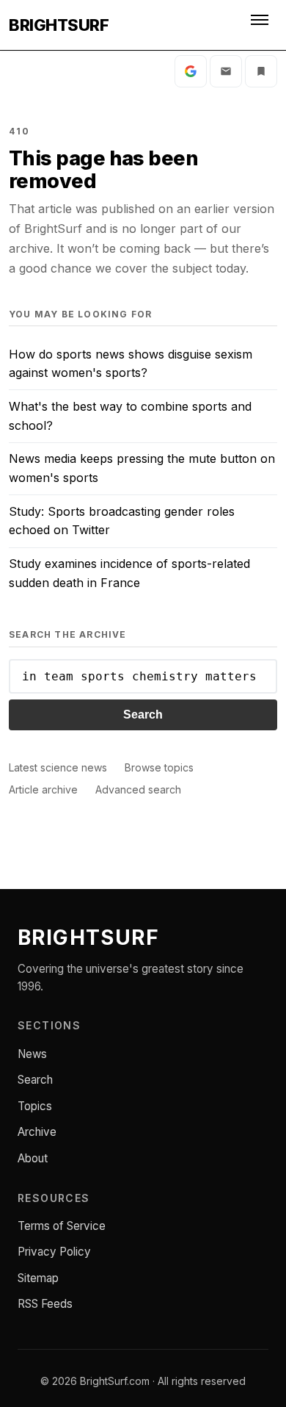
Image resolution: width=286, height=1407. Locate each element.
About (33, 1158)
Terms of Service (62, 1226)
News (32, 1054)
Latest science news (58, 767)
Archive (37, 1132)
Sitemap (38, 1278)
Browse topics (159, 767)
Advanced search (138, 789)
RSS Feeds (45, 1304)
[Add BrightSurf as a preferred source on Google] (191, 71)
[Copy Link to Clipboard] (261, 71)
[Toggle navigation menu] (261, 25)
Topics (35, 1106)
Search (143, 714)
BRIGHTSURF (59, 25)
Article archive (43, 789)
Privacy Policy (54, 1252)
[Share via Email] (226, 71)
